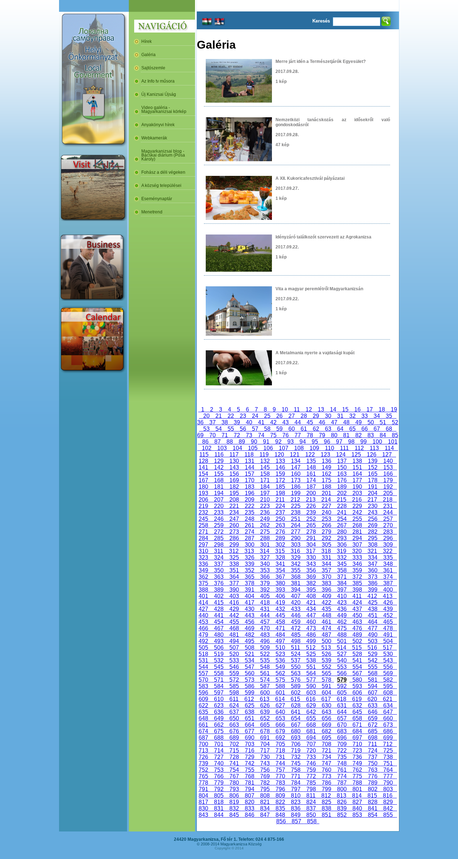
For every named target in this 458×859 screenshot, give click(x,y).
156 (234, 474)
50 (371, 422)
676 (234, 731)
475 (342, 628)
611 (234, 699)
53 (206, 429)
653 (280, 718)
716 (249, 750)
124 (341, 454)
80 (334, 435)
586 (249, 686)
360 (372, 570)
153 (388, 467)
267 (342, 525)
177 (357, 480)
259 (218, 525)
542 (372, 660)
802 (372, 789)
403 (234, 596)
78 (310, 435)
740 (218, 763)
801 (357, 789)
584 (218, 686)
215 (341, 500)
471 (280, 628)
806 (234, 796)
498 (295, 641)
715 (234, 750)
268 (357, 525)
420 (295, 602)
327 (265, 557)
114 (389, 448)
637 (234, 712)
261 (249, 525)
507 (234, 648)
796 (280, 789)
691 (265, 738)
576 (295, 680)
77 (298, 435)
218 (387, 500)
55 (231, 429)
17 (370, 409)
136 (326, 461)
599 (249, 693)
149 (326, 467)
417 (249, 602)
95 (315, 442)
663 (234, 725)
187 (311, 487)
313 (249, 551)
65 (352, 429)
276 (280, 532)
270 (388, 525)
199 (295, 493)
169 (234, 480)
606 (357, 693)
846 (249, 815)
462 (342, 622)
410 (342, 596)
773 (326, 776)
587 (265, 686)
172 (280, 480)
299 (234, 545)
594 (372, 686)
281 (357, 532)
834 (265, 808)
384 (342, 583)
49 (358, 422)
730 (265, 757)
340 (265, 564)
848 (280, 815)
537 (295, 660)
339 (249, 564)
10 (285, 409)
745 (295, 763)
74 (261, 435)
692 (280, 738)
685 (372, 731)
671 (357, 725)
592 (342, 686)
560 (249, 673)
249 (265, 519)
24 (255, 416)
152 (372, 467)
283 (388, 532)
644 (342, 712)
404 (249, 596)
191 (372, 487)
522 (265, 654)
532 (218, 660)
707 (311, 744)
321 (372, 551)
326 (249, 557)
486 (311, 635)
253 (326, 519)
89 (242, 442)
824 (311, 802)
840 (357, 808)
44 (298, 422)
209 (249, 500)
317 (310, 551)
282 (372, 532)
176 (342, 480)
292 (326, 538)
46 (322, 422)
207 (218, 500)
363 (218, 577)
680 (295, 731)
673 (388, 725)
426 (388, 602)
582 (388, 680)
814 (357, 796)
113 (374, 448)
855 (388, 815)
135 (311, 461)
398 (357, 590)
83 (371, 435)
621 (387, 699)
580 (357, 680)
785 (311, 783)
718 (280, 750)
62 (316, 429)
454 (218, 622)
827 (357, 802)
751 (388, 763)
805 (218, 796)
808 (265, 796)
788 (357, 783)
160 (295, 474)
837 (311, 808)
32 (352, 416)
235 (249, 512)
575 (280, 680)
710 (357, 744)
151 (357, 467)
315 (280, 551)
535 (265, 660)
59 (279, 429)
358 (342, 570)
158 (265, 474)
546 (234, 667)
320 (357, 551)
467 (218, 628)
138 (357, 461)
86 (205, 442)
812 (326, 796)
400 (388, 590)
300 (249, 545)
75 (273, 435)
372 (357, 577)
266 (326, 525)
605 (342, 693)
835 (280, 808)
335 (388, 557)
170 (249, 480)
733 (311, 757)
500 (326, 641)
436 (342, 609)
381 (295, 583)
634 (388, 705)
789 (372, 783)
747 (326, 763)
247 (234, 519)
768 (249, 776)
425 (372, 602)
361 (388, 570)
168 (218, 480)
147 (295, 467)
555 (372, 667)
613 (264, 699)
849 (295, 815)
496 (265, 641)
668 (311, 725)
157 (249, 474)
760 (326, 770)
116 (218, 454)
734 (326, 757)
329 (295, 557)
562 (280, 673)
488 (342, 635)
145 (265, 467)
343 (311, 564)
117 (234, 454)
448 (326, 615)
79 (322, 435)
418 (265, 602)
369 (311, 577)
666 (280, 725)
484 (280, 635)
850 (311, 815)
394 (295, 590)
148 (311, 467)
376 (218, 583)
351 (234, 570)
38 (225, 422)
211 (280, 500)
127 (387, 454)
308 (372, 545)
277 (295, 532)
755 (249, 770)
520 (234, 654)
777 (388, 776)
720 (311, 750)
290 (295, 538)
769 (265, 776)
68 (389, 429)
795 (265, 789)
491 (388, 635)
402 (218, 596)
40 (249, 422)
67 (377, 429)
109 (314, 448)
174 (311, 480)
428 (218, 609)
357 (326, 570)
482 (249, 635)
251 (295, 519)
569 (388, 673)
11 (297, 409)
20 (206, 416)
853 (357, 815)
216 (357, 500)
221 (234, 506)
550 (295, 667)
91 (266, 442)
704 (265, 744)
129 (218, 461)
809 (280, 796)
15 (345, 409)
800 (342, 789)
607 (372, 693)
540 (342, 660)
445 (280, 615)
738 (388, 757)
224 (280, 506)
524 (295, 654)
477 (372, 628)
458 (280, 622)
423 (342, 602)
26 (279, 416)
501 (342, 641)
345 (342, 564)
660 (388, 718)
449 (342, 615)
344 (326, 564)
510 (280, 648)
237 (280, 512)
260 (234, 525)
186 (295, 487)
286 (234, 538)
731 (280, 757)
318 (326, 551)
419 (280, 602)
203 (357, 493)
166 (388, 474)
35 (389, 416)
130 (234, 461)
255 (357, 519)
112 (359, 448)
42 (273, 422)
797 (295, 789)
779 (218, 783)
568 (372, 673)
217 (372, 500)
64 (340, 429)
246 (218, 519)
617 (326, 699)
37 (212, 422)
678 (265, 731)
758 (295, 770)
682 (326, 731)
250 (280, 519)
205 (388, 493)
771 (295, 776)
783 (280, 783)
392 (265, 590)
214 (326, 500)
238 (295, 512)
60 (292, 429)
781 (249, 783)
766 (218, 776)
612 (249, 699)
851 (326, 815)
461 (326, 622)
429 (234, 609)
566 (342, 673)
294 (357, 538)
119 (264, 454)
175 (326, 480)
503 (372, 641)
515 (357, 648)
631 (342, 705)
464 (372, 622)
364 (234, 577)
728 (234, 757)
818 (218, 802)
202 (342, 493)
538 (311, 660)
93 (290, 442)
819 (234, 802)
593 (357, 686)
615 (295, 699)
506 (218, 648)
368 (295, 577)
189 (342, 487)
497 (280, 641)
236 (265, 512)
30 (328, 416)
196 (249, 493)
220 (218, 506)
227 (326, 506)
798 (311, 789)
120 (279, 454)
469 (249, 628)
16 (357, 409)
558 (218, 673)
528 (357, 654)
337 (218, 564)
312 (234, 551)
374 (388, 577)
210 (265, 500)
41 (261, 422)
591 (326, 686)
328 (280, 557)
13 (321, 409)
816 (387, 796)
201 (326, 493)
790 (388, 783)
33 (365, 416)
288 (265, 538)
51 (383, 422)
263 (280, 525)
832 (234, 808)
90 (254, 442)
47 (334, 422)
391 (249, 590)
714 (218, 750)
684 (357, 731)
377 (234, 583)
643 (326, 712)
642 (311, 712)
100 (377, 442)
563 (295, 673)
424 (357, 602)
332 (342, 557)
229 (357, 506)
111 (344, 448)
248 (249, 519)
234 (234, 512)
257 (388, 519)
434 (311, 609)
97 (339, 442)
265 (311, 525)
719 (295, 750)
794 (249, 789)
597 (218, 693)
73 (249, 435)
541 (357, 660)
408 (311, 596)
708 (326, 744)
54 (219, 429)
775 (357, 776)
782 (265, 783)
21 (219, 416)
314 (264, 551)
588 (280, 686)
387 (388, 583)
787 (342, 783)
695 (326, 738)
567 (357, 673)
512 (310, 648)
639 (265, 712)
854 (372, 815)
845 (234, 815)
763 (372, 770)
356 (311, 570)
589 (295, 686)
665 (265, 725)
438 (372, 609)
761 (342, 770)
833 (249, 808)
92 (278, 442)
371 (342, 577)
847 (265, 815)
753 (218, 770)
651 (249, 718)
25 (267, 416)
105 (252, 448)
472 (295, 628)
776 (372, 776)
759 (311, 770)
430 (249, 609)
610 (218, 699)
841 (372, 808)
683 (342, 731)
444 (265, 615)
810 (295, 796)
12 (309, 409)
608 (388, 693)
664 (249, 725)
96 (327, 442)
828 (372, 802)
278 (311, 532)
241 (342, 512)
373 (372, 577)
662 (218, 725)
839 (342, 808)
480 (218, 635)
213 (310, 500)
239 (311, 512)
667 (295, 725)
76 (285, 435)
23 (243, 416)
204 (372, 493)
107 (283, 448)
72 (237, 435)
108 (299, 448)
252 (311, 519)
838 (326, 808)
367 (280, 577)
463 (357, 622)
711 (372, 744)
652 (265, 718)
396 (326, 590)
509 (265, 648)
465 (388, 622)
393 (280, 590)
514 (341, 648)
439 (388, 609)
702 (234, 744)
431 (265, 609)
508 (249, 648)
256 (372, 519)
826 (342, 802)
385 (357, 583)
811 (310, 796)
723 (357, 750)
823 (295, 802)
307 (357, 545)
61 (304, 429)
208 (234, 500)
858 (312, 821)
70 (212, 435)
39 (237, 422)
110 (329, 448)
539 (326, 660)
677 (249, 731)
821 (265, 802)
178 (372, 480)
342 (295, 564)
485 (295, 635)
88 (230, 442)
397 (342, 590)
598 (234, 693)
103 (222, 448)
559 (234, 673)
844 (218, 815)
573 (249, 680)
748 (342, 763)
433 (295, 609)
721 (326, 750)
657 (342, 718)
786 (326, 783)
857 (296, 821)
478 (388, 628)
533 (234, 660)
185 (280, 487)
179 (388, 480)
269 (372, 525)
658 (357, 718)
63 (328, 429)
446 (295, 615)
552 (326, 667)
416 (234, 602)
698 (372, 738)
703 (249, 744)
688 (218, 738)
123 (325, 454)
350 (218, 570)
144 (249, 467)
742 (249, 763)
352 (249, 570)
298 (218, 545)
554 (357, 667)
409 (326, 596)
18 (382, 409)
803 (388, 789)
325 (234, 557)
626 (265, 705)
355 (295, 570)
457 (265, 622)
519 (218, 654)
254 (342, 519)
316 (295, 551)
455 (234, 622)
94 (303, 442)
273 (234, 532)
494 (234, 641)
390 (234, 590)
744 (280, 763)
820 (249, 802)
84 (383, 435)
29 (316, 416)
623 (218, 705)
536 (280, 660)
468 (234, 628)
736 (357, 757)
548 (265, 667)
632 (357, 705)
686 (388, 731)
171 (265, 480)
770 (280, 776)
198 (280, 493)
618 (341, 699)
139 (372, 461)
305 (326, 545)
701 (218, 744)
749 (357, 763)
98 (351, 442)
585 (234, 686)
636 (218, 712)
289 (280, 538)
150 (342, 467)
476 (357, 628)
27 (292, 416)
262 (265, 525)
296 (388, 538)
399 (372, 590)
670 (342, 725)
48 (346, 422)
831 (218, 808)
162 (326, 474)
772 (311, 776)
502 (357, 641)
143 (234, 467)
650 (234, 718)
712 (387, 744)
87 (217, 442)
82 (358, 435)
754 (234, 770)
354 (280, 570)
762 (357, 770)
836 (295, 808)
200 (311, 493)
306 (342, 545)
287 (249, 538)
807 (249, 796)
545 (218, 667)
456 (249, 622)
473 (311, 628)
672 (372, 725)
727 (218, 757)
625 (249, 705)
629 (311, 705)
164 (357, 474)
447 (311, 615)
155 (218, 474)
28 (304, 416)
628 (295, 705)
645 (357, 712)
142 (218, 467)
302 (280, 545)
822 (280, 802)
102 (206, 448)
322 (387, 551)
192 (388, 487)
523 (280, 654)
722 (342, 750)
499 (311, 641)
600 (265, 693)
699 (388, 738)
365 (249, 577)
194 (218, 493)
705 (280, 744)
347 (372, 564)
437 (357, 609)
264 (295, 525)
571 (218, 680)
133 (280, 461)
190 (357, 487)
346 (357, 564)
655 (311, 718)
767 (234, 776)
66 (365, 429)
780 (234, 783)
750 (372, 763)
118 (249, 454)
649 (218, 718)
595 (388, 686)
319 (341, 551)
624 (234, 705)
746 (311, 763)
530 (388, 654)
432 (280, 609)
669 (326, 725)
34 (377, 416)
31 (340, 416)
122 (310, 454)
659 (372, 718)
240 (326, 512)
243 (372, 512)
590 (311, 686)
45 (310, 422)
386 (372, 583)
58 (267, 429)
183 (249, 487)
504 (388, 641)
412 (372, 596)
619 (357, 699)
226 (311, 506)
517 (387, 648)
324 (218, 557)
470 (265, 628)
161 (311, 474)
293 (342, 538)
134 (295, 461)
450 (357, 615)
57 (255, 429)
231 (388, 506)
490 (372, 635)
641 (295, 712)
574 (265, 680)
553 (342, 667)
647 (388, 712)
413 (387, 596)
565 (326, 673)
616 (310, 699)
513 (326, 648)
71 (225, 435)
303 (295, 545)
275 (265, 532)
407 (295, 596)
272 (218, 532)
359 (357, 570)
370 (326, 577)
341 (280, 564)
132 (265, 461)
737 (372, 757)
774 (342, 776)
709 (342, 744)
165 (372, 474)
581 (372, 680)
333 (357, 557)
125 (356, 454)
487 (326, 635)
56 (243, 429)
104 (237, 448)
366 (265, 577)
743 (265, 763)
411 (357, 596)
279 (326, 532)
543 (388, 660)
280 (342, 532)
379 (265, 583)
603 (311, 693)
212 (295, 500)
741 (234, 763)
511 (295, 648)
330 (311, 557)
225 (295, 506)
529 (372, 654)
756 (265, 770)
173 (295, 480)
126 (371, 454)
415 (218, 602)
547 (249, 667)
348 (388, 564)
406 (280, 596)
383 (326, 583)
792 (218, 789)
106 (268, 448)
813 (341, 796)
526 (326, 654)
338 (234, 564)
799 (326, 789)
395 (311, 590)
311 (218, 551)
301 (265, 545)
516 (372, 648)
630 (326, 705)
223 (265, 506)
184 (265, 487)
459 (295, 622)
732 (295, 757)
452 (388, 615)
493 (218, 641)
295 (372, 538)
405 (265, 596)
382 (311, 583)
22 (231, 416)
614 (280, 699)
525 (311, 654)
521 (249, 654)
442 (234, 615)
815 (372, 796)
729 (249, 757)
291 (311, 538)
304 (311, 545)
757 (280, 770)
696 (342, 738)
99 (363, 442)
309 (388, 545)
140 (388, 461)
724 (372, 750)
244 (388, 512)
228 (342, 506)
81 (346, 435)
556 (388, 667)
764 (388, 770)
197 (265, 493)
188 (326, 487)
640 (280, 712)
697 (357, 738)
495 (249, 641)
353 (265, 570)
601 (280, 693)
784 (295, 783)
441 (218, 615)
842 (388, 808)
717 (265, 750)
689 (234, 738)
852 (342, 815)
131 (249, 461)
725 (388, 750)
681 (311, 731)
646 (372, 712)
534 (249, 660)
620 (372, 699)
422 (326, 602)
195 (234, 493)
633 (372, 705)
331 (326, 557)
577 (311, 680)
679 (280, 731)
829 (388, 802)
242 (357, 512)
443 (249, 615)
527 (342, 654)
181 (218, 487)
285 (218, 538)
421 (311, 602)
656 (326, 718)
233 (218, 512)
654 (295, 718)
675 (218, 731)
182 (234, 487)
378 (249, 583)
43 (285, 422)
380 (280, 583)
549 (280, 667)
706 (295, 744)
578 (326, 680)
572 (234, 680)
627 (280, 705)
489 (357, 635)
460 (311, 622)
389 (218, 590)
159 (280, 474)
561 (265, 673)
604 (326, 693)
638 (249, 712)
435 (326, 609)
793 (234, 789)
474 (326, 628)
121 (294, 454)
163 (342, 474)
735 (342, 757)
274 (249, 532)
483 (265, 635)
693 (295, 738)
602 (295, 693)
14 (333, 409)
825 (326, 802)
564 (311, 673)
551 (311, 667)
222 (249, 506)
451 (372, 615)
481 (234, 635)
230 (372, 506)
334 (372, 557)
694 (311, 738)
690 (249, 738)
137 (342, 461)
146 (280, 467)
